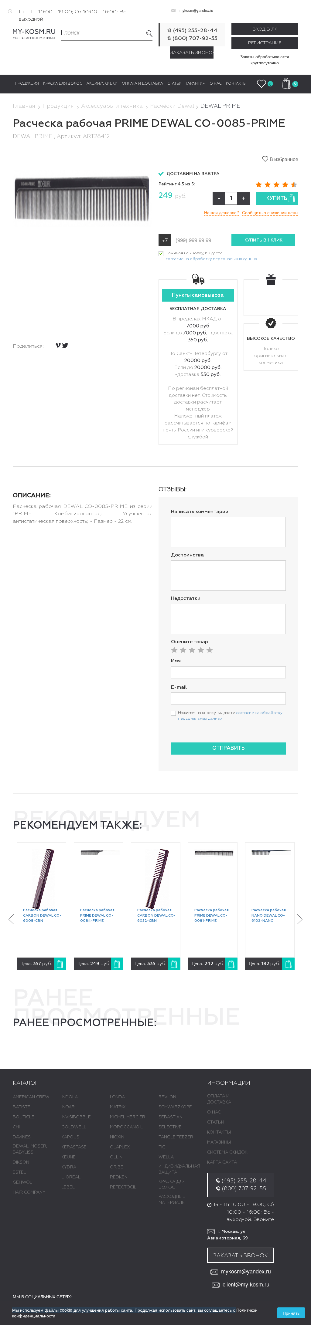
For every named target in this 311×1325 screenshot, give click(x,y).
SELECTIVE (170, 1127)
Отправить (228, 748)
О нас (214, 1112)
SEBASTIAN (171, 1117)
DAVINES (22, 1137)
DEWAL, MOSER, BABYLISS (30, 1149)
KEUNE (68, 1157)
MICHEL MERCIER (127, 1117)
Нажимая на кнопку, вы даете (211, 256)
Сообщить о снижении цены (270, 212)
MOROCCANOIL (126, 1127)
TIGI (162, 1147)
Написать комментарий (199, 511)
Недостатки (185, 598)
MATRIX (118, 1107)
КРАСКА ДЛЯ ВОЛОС (172, 1184)
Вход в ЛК (264, 29)
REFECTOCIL (123, 1187)
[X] (65, 345)
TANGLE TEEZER (176, 1137)
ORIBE (116, 1167)
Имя (176, 661)
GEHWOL (22, 1182)
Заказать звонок (192, 52)
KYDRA (68, 1167)
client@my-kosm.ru (246, 1284)
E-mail (179, 687)
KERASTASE (74, 1147)
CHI (16, 1127)
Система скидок (227, 1152)
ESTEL (19, 1172)
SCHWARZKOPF (175, 1107)
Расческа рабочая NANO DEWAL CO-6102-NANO (268, 915)
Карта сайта (222, 1162)
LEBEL (68, 1187)
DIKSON (21, 1162)
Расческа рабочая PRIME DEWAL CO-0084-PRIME (97, 915)
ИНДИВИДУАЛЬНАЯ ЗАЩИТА (179, 1169)
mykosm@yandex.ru (196, 10)
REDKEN (119, 1177)
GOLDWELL (73, 1127)
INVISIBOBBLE (76, 1117)
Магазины (219, 1142)
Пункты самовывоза (198, 295)
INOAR (68, 1107)
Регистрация (265, 43)
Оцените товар (189, 642)
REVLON (167, 1097)
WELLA (166, 1157)
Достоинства (187, 555)
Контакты (219, 1132)
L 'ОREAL (70, 1177)
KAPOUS (70, 1137)
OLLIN (116, 1157)
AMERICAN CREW (31, 1097)
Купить (276, 198)
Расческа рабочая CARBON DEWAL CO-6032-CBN (156, 915)
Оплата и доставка (219, 1099)
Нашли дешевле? (221, 212)
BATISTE (21, 1107)
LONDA (117, 1097)
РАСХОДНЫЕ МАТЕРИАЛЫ (172, 1200)
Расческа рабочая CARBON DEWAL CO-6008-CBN (42, 915)
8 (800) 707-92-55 (192, 38)
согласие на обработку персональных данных (211, 259)
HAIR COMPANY (29, 1192)
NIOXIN (117, 1137)
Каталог (25, 1083)
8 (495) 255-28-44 (192, 30)
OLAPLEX (120, 1147)
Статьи (215, 1122)
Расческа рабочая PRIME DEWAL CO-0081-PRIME (211, 915)
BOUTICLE (23, 1117)
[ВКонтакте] (58, 345)
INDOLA (69, 1097)
